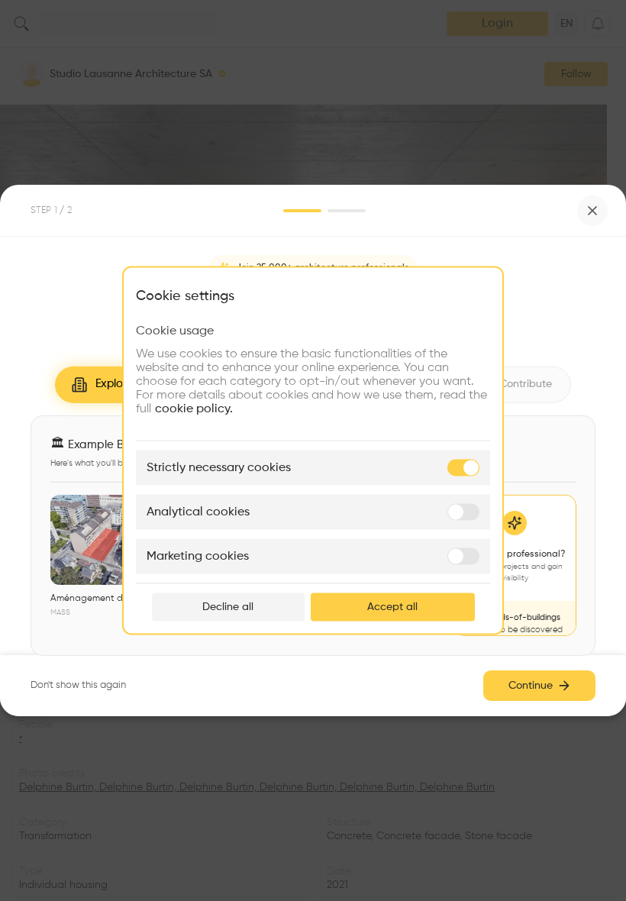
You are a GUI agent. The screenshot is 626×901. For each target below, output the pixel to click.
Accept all (392, 607)
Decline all (227, 607)
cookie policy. (194, 409)
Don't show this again (78, 685)
